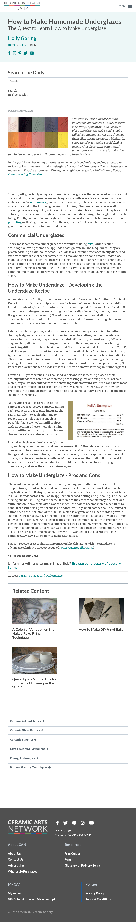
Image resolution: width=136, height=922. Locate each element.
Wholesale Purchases (22, 871)
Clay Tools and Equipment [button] (27, 748)
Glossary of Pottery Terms (83, 865)
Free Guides (73, 853)
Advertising (16, 865)
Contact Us (15, 859)
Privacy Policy (94, 893)
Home (12, 44)
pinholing (15, 222)
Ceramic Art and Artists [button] (25, 721)
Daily (23, 44)
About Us (14, 853)
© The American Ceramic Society (30, 912)
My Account (16, 893)
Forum (69, 859)
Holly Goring (22, 38)
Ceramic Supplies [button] (21, 739)
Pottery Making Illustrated (76, 547)
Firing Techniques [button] (22, 758)
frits (90, 244)
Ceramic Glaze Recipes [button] (25, 730)
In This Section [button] (18, 94)
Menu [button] (123, 6)
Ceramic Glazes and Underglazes (41, 575)
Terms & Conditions (98, 899)
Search (12, 90)
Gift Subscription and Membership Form (34, 899)
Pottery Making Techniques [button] (28, 767)
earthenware (38, 202)
